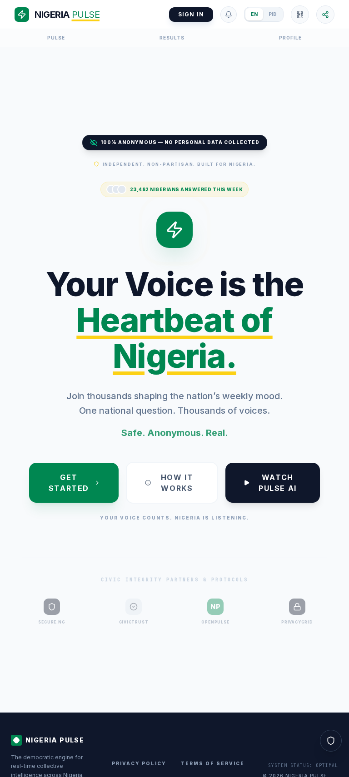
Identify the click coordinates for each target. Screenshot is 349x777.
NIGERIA (67, 14)
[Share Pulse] (325, 14)
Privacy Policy (139, 763)
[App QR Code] (300, 14)
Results (172, 37)
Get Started (69, 483)
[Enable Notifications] (228, 14)
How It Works (177, 483)
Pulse (56, 37)
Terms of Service (212, 763)
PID (273, 14)
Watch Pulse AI (278, 483)
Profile (290, 37)
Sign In (191, 14)
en (254, 14)
